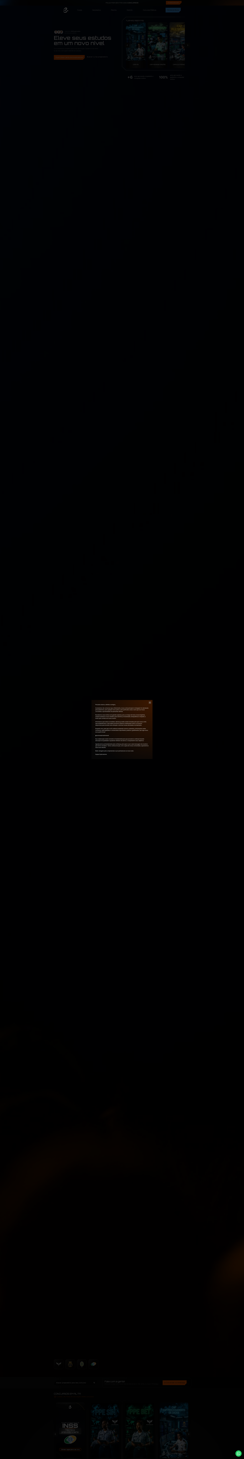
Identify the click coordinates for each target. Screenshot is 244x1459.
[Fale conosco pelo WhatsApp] (238, 1453)
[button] (150, 702)
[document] (122, 729)
